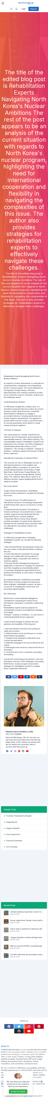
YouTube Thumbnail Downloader (19, 816)
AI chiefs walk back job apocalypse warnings (27, 954)
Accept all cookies (18, 1091)
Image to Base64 (12, 828)
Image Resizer (11, 822)
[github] (23, 751)
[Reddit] (33, 676)
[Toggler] (3, 3)
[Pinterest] (21, 676)
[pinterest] (19, 751)
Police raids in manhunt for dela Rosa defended (27, 929)
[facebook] (7, 751)
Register (33, 9)
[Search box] (11, 9)
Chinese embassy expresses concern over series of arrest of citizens (27, 912)
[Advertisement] (24, 44)
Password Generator (14, 841)
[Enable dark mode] (16, 9)
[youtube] (27, 751)
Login (23, 9)
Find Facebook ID (13, 834)
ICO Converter (11, 847)
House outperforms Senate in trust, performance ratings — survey (27, 920)
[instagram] (15, 751)
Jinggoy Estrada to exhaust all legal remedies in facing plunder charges (27, 937)
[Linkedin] (27, 676)
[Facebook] (8, 676)
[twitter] (11, 751)
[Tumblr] (39, 676)
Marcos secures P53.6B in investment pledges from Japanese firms (27, 946)
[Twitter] (15, 676)
